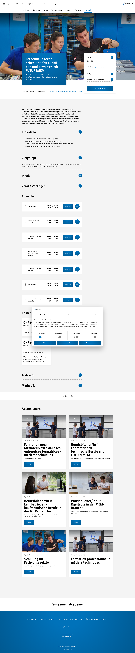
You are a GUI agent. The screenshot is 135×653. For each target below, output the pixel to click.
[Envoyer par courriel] (72, 395)
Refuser (45, 343)
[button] (122, 10)
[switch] (58, 337)
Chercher (21, 4)
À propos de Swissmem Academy (96, 619)
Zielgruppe (36, 10)
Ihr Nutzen (26, 10)
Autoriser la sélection (67, 343)
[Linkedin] (69, 627)
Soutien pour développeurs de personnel (70, 619)
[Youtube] (74, 627)
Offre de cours (41, 91)
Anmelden (68, 206)
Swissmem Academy (28, 91)
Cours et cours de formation (39, 4)
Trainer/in (78, 10)
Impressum (61, 646)
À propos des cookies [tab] (91, 314)
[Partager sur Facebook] (69, 395)
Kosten (68, 10)
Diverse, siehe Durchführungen (97, 67)
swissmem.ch (66, 637)
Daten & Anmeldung (100, 88)
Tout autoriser (90, 343)
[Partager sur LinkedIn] (66, 395)
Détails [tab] (67, 314)
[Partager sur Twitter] (62, 395)
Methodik (88, 10)
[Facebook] (59, 627)
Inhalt (46, 10)
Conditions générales (70, 646)
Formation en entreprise (46, 619)
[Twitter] (64, 627)
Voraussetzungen (57, 10)
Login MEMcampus (58, 4)
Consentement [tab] (44, 314)
